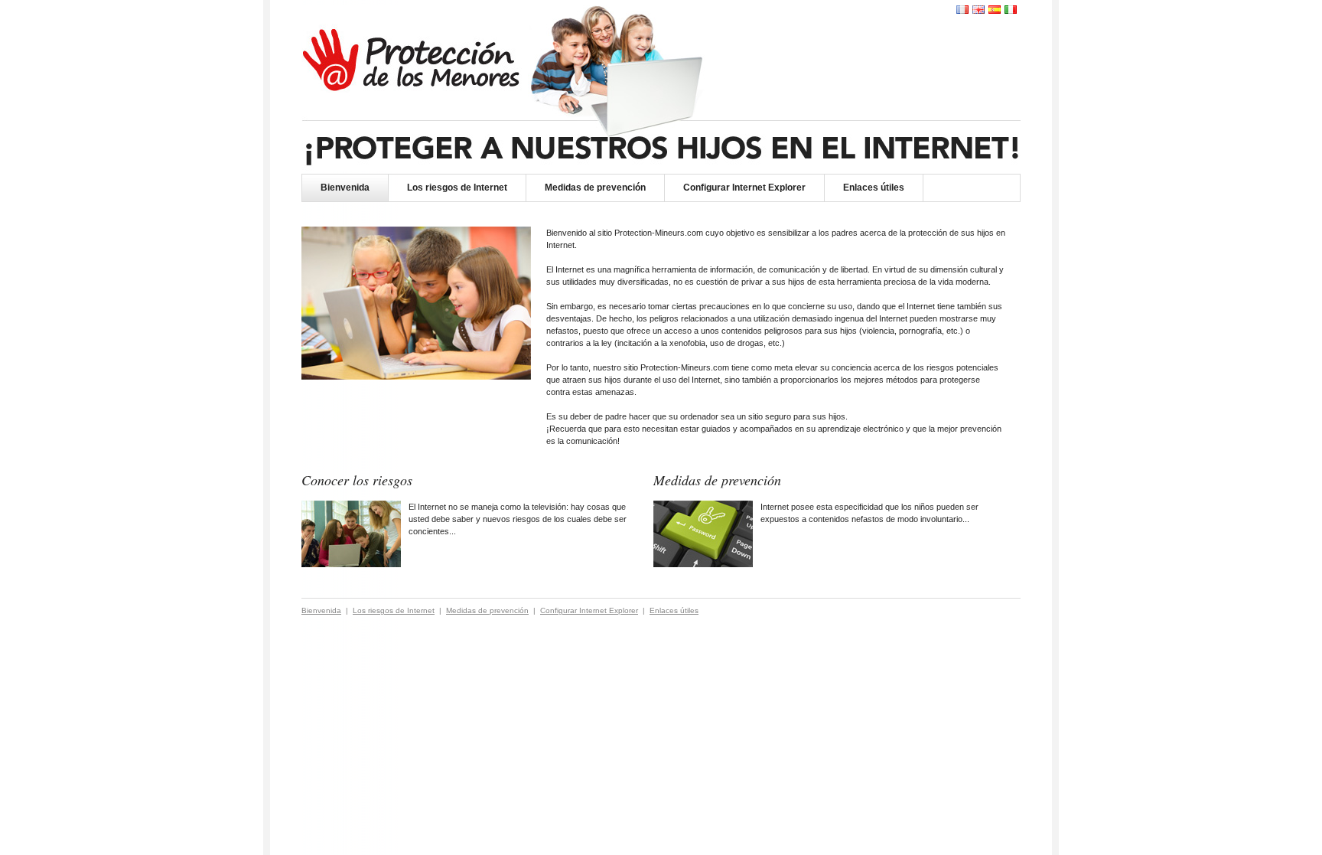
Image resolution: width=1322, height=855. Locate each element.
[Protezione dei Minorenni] (1011, 9)
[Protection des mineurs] (962, 9)
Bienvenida (345, 187)
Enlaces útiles (873, 187)
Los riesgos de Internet (457, 187)
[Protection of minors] (978, 9)
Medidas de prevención (595, 187)
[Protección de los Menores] (994, 9)
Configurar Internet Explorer (744, 187)
